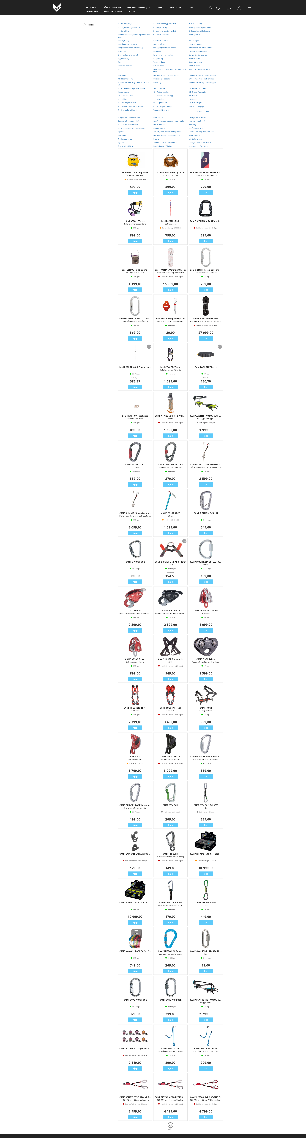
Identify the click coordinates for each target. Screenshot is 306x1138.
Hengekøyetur (123, 92)
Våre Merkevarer (112, 7)
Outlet (160, 7)
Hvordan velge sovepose (127, 44)
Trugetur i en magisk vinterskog (130, 48)
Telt (119, 62)
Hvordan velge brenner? (198, 51)
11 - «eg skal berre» (160, 103)
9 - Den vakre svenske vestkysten (131, 106)
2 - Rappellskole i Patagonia (199, 31)
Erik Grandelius (159, 124)
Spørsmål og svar (195, 62)
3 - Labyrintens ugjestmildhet (164, 24)
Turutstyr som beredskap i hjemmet (167, 132)
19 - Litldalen (123, 99)
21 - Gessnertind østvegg (163, 95)
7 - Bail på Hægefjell (196, 106)
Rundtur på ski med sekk (199, 111)
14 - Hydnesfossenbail (197, 117)
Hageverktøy (158, 58)
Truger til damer (159, 62)
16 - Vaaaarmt (194, 99)
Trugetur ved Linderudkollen (129, 117)
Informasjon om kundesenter (200, 48)
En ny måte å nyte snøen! (128, 55)
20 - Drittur (193, 95)
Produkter (92, 7)
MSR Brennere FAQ (125, 79)
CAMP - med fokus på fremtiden (201, 79)
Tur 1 (120, 69)
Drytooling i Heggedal (161, 79)
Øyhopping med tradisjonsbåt (164, 48)
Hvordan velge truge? (197, 121)
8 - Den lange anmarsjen (162, 106)
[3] (170, 1124)
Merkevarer (92, 11)
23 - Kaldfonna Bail (125, 95)
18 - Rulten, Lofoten (161, 92)
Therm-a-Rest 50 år (125, 146)
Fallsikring (122, 75)
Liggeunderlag (123, 58)
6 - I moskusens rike (161, 34)
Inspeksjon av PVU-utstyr (163, 146)
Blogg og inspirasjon (138, 7)
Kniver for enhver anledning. (199, 69)
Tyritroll (121, 142)
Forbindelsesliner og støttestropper (167, 75)
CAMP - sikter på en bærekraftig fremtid (168, 121)
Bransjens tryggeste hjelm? (128, 121)
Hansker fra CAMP (160, 40)
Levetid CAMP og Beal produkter (201, 132)
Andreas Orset (194, 58)
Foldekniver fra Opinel (197, 88)
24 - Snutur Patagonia (197, 92)
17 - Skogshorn (159, 99)
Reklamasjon (194, 40)
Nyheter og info (113, 11)
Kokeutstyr (122, 51)
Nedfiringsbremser (196, 128)
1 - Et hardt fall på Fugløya (128, 110)
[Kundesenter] (229, 8)
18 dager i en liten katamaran (200, 142)
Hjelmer (121, 132)
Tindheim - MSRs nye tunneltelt (165, 142)
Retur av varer (158, 66)
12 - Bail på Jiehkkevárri (127, 103)
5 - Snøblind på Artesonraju (128, 124)
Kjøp (135, 192)
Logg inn (239, 8)
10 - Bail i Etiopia (195, 103)
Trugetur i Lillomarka (161, 110)
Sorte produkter (159, 44)
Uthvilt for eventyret (196, 139)
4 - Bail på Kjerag (124, 24)
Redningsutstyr (194, 34)
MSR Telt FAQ (158, 117)
